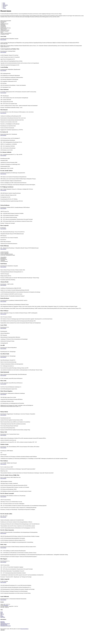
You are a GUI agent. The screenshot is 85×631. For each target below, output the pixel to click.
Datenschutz (2, 622)
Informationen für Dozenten (5, 625)
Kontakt (4, 8)
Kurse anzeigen (3, 39)
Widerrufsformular (3, 624)
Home (4, 2)
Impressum (2, 621)
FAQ (4, 7)
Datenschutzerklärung (24, 628)
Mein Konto (2, 617)
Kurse (4, 3)
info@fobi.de (5, 605)
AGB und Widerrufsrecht (5, 623)
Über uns (4, 6)
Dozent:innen (5, 4)
